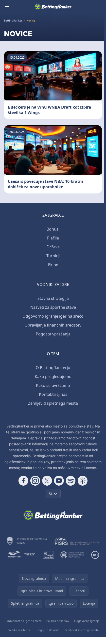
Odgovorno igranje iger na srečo (53, 316)
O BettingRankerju (53, 367)
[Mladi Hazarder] (48, 555)
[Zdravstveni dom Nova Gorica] (72, 555)
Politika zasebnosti (19, 630)
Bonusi (53, 229)
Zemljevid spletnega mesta (53, 403)
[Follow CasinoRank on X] (47, 481)
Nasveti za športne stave (53, 307)
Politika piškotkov (57, 621)
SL (51, 493)
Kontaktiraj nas (53, 394)
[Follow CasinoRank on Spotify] (71, 481)
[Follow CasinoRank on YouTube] (59, 481)
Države (53, 247)
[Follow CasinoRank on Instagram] (35, 481)
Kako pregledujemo (53, 376)
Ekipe (53, 264)
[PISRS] (76, 541)
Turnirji (53, 256)
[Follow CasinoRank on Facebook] (23, 481)
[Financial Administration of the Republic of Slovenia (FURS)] (27, 541)
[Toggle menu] (7, 6)
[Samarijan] (22, 555)
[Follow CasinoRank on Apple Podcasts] (83, 481)
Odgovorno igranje (86, 621)
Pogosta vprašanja (53, 334)
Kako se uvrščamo (53, 385)
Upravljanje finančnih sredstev (53, 325)
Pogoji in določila (48, 630)
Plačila (53, 238)
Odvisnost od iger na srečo (24, 621)
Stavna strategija (53, 298)
